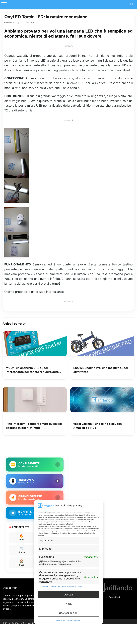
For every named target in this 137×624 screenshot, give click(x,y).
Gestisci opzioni (68, 612)
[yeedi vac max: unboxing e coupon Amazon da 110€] (102, 389)
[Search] (132, 4)
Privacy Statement (73, 620)
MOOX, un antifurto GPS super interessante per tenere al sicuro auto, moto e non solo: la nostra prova (32, 370)
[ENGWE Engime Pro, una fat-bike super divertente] (102, 333)
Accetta (68, 594)
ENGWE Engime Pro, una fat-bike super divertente (100, 370)
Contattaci (114, 597)
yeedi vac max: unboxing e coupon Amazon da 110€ (97, 425)
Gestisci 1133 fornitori (48, 586)
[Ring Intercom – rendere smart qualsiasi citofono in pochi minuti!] (35, 389)
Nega (69, 603)
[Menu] (4, 4)
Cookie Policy (60, 620)
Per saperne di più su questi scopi (70, 586)
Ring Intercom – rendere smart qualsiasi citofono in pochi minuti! (34, 425)
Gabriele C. (10, 22)
